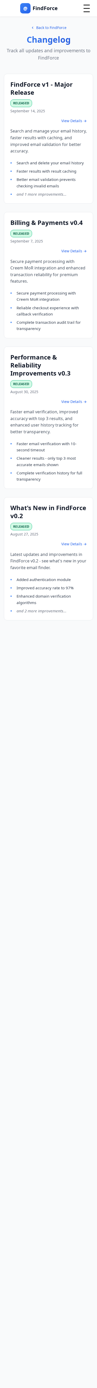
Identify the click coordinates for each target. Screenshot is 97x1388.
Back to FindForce (51, 27)
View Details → (74, 120)
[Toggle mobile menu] (86, 8)
